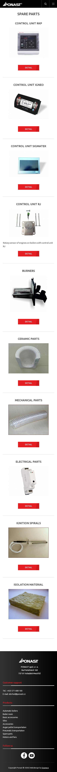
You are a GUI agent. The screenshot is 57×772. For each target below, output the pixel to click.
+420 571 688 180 (14, 691)
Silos (5, 721)
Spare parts (8, 734)
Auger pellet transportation (14, 727)
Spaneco (45, 768)
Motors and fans (10, 737)
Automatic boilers (10, 711)
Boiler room (8, 714)
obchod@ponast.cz (17, 694)
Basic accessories (10, 717)
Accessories (8, 724)
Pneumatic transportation (13, 731)
